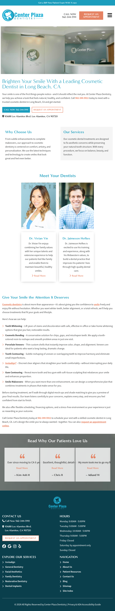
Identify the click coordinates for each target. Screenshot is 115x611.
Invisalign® (10, 363)
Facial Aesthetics (13, 571)
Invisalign (10, 562)
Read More (39, 275)
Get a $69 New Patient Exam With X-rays (57, 2)
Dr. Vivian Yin (38, 238)
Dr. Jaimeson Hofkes (76, 238)
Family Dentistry (13, 576)
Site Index (68, 590)
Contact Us (68, 576)
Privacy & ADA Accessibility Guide (84, 604)
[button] (4, 546)
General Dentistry (14, 566)
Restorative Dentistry (16, 581)
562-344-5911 (82, 98)
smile (97, 304)
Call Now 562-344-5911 (69, 15)
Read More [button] (22, 468)
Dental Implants (13, 586)
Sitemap (67, 586)
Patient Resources (72, 571)
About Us (67, 566)
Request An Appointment (91, 15)
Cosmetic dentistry (12, 304)
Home (66, 562)
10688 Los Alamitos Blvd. (31, 116)
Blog (65, 581)
